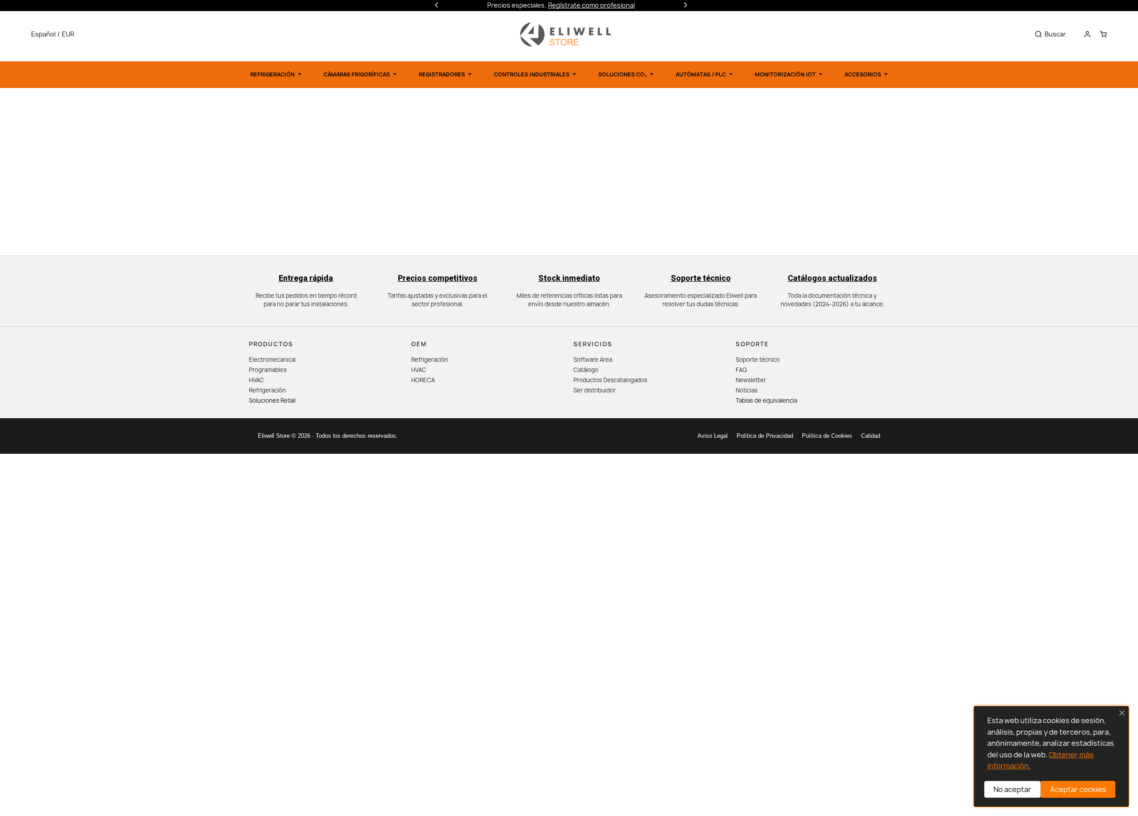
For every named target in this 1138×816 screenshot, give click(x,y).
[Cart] (1103, 34)
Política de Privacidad (765, 435)
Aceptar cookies (1078, 789)
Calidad (870, 435)
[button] (55, 34)
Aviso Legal (712, 435)
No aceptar (1012, 789)
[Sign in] (1087, 34)
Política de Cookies (827, 435)
